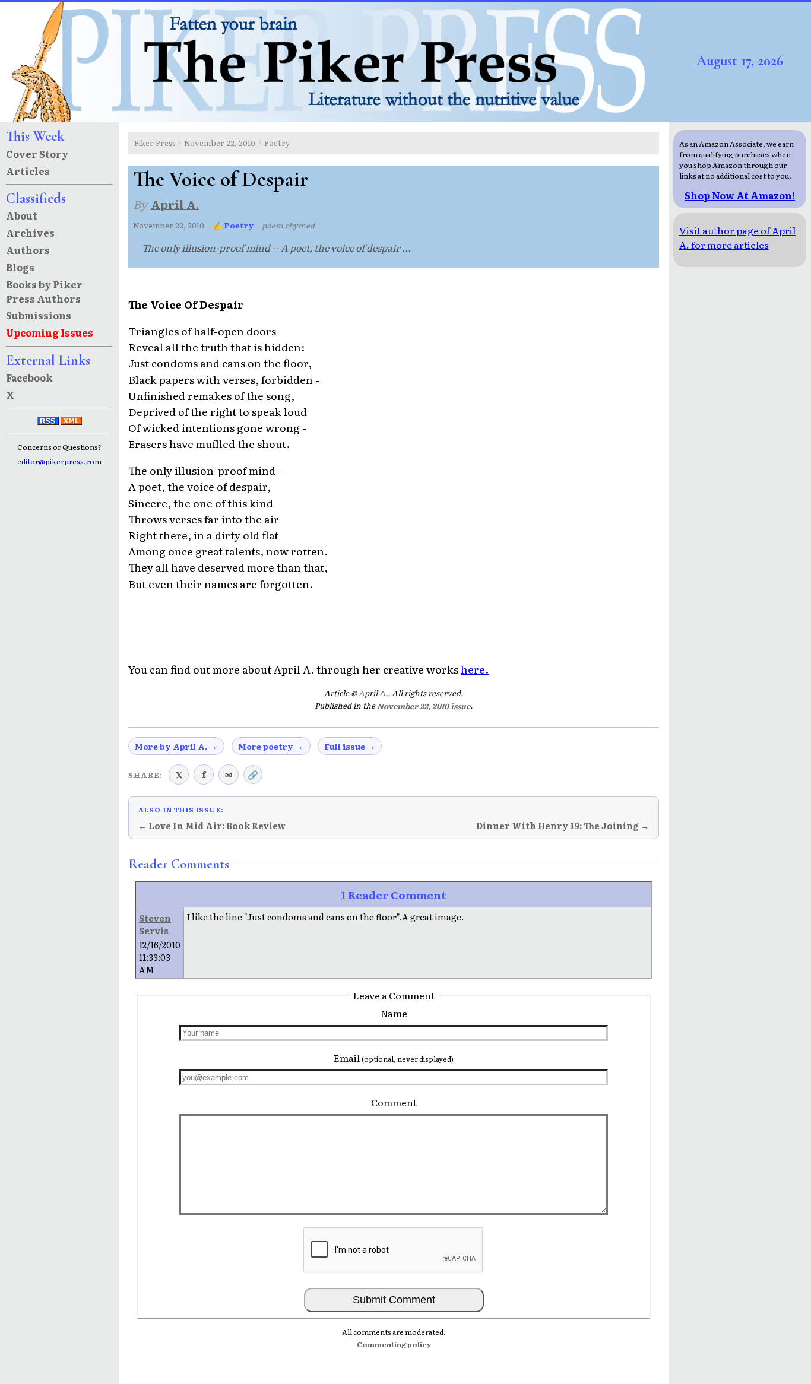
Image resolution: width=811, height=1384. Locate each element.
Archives (30, 233)
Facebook (29, 377)
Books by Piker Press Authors (44, 291)
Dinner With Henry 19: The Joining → (562, 825)
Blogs (20, 267)
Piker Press (155, 142)
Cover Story (37, 154)
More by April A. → (176, 746)
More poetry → (270, 746)
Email (394, 1057)
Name (394, 1013)
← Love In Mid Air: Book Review (212, 825)
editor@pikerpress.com (59, 461)
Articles (28, 171)
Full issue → (349, 746)
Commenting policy (394, 1344)
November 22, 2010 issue (423, 706)
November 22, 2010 (219, 142)
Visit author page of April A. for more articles (737, 237)
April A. (175, 203)
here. (475, 669)
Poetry (277, 142)
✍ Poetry (233, 225)
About (21, 215)
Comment (394, 1102)
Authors (28, 250)
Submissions (38, 315)
